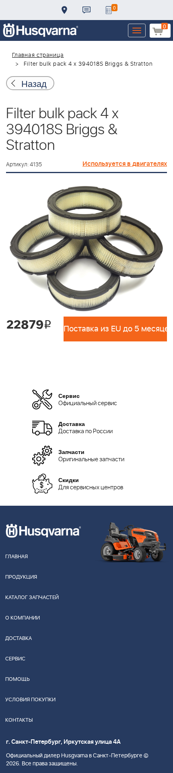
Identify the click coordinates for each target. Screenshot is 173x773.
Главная (16, 557)
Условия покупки (30, 700)
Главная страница (38, 55)
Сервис (15, 659)
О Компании (22, 618)
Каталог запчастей (32, 597)
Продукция (21, 577)
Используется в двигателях (124, 164)
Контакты (86, 10)
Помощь (17, 679)
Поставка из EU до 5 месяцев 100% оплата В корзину (115, 329)
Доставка (64, 10)
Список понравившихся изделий (109, 10)
